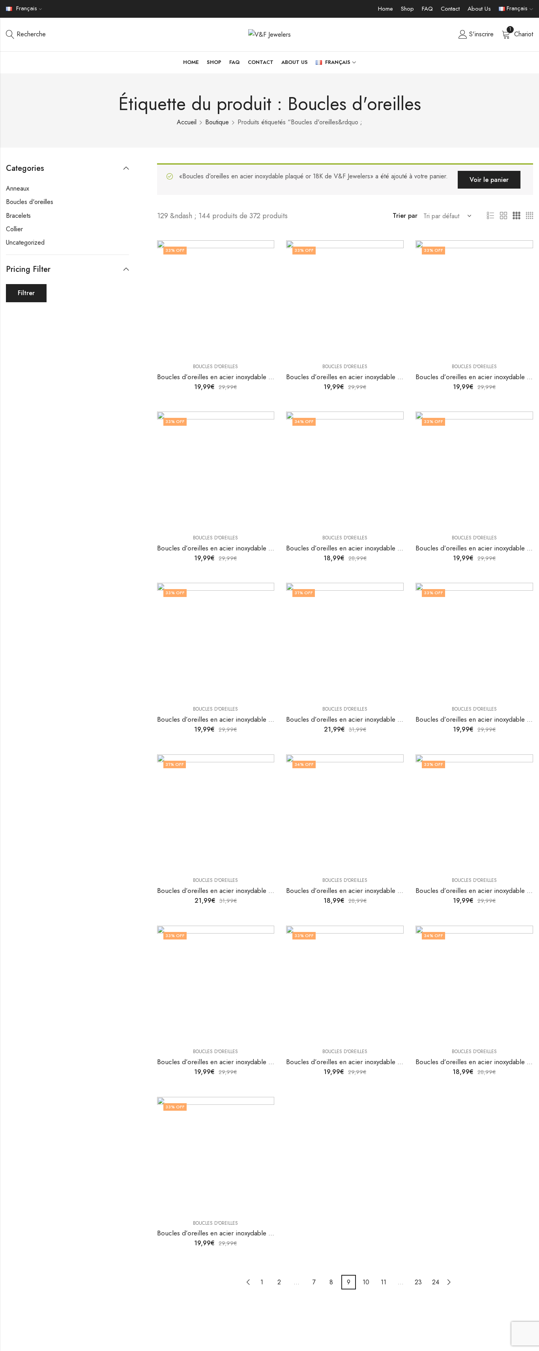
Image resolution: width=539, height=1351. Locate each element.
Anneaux (17, 188)
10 (366, 1282)
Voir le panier (489, 179)
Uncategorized (25, 242)
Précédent (248, 1282)
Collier (14, 229)
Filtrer (26, 293)
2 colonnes (503, 216)
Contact (450, 8)
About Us (479, 8)
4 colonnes (529, 216)
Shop (407, 8)
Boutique (217, 122)
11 (383, 1282)
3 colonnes (516, 216)
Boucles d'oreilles (215, 366)
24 (435, 1282)
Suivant (449, 1282)
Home (385, 8)
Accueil (187, 122)
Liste (490, 216)
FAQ (427, 8)
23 (418, 1282)
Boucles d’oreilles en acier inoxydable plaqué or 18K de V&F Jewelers (257, 377)
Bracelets (18, 215)
